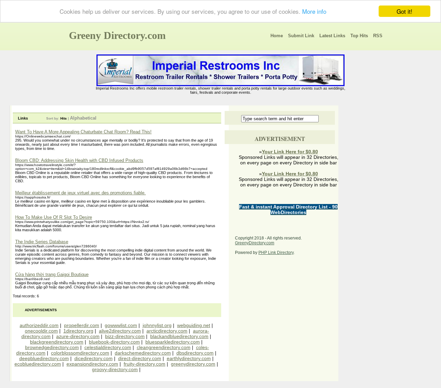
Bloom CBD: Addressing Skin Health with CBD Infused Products (79, 160)
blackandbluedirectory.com (179, 336)
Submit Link (301, 35)
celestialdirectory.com (107, 347)
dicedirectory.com (93, 358)
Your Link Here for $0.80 (290, 151)
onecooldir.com (41, 331)
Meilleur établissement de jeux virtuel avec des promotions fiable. (80, 192)
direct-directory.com (139, 358)
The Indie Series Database (41, 241)
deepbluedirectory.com (44, 358)
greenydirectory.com (193, 364)
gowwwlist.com (121, 325)
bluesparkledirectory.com (172, 342)
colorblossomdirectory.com (80, 353)
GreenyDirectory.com (254, 243)
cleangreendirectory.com (164, 347)
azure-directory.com (78, 336)
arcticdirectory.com (166, 331)
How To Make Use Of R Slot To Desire (53, 217)
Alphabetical (83, 118)
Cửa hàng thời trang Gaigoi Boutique (52, 274)
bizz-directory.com (125, 336)
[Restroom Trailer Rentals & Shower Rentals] (220, 85)
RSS (377, 35)
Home (276, 35)
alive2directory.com (120, 331)
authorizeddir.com (39, 325)
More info (314, 11)
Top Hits (359, 35)
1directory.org (78, 331)
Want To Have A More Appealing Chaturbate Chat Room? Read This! (83, 131)
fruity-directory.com (144, 364)
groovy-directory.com (115, 369)
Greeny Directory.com (117, 35)
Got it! (404, 11)
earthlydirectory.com (189, 358)
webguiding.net (193, 325)
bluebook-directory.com (114, 342)
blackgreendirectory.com (56, 342)
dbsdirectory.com (195, 353)
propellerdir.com (81, 325)
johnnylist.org (157, 325)
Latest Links (332, 35)
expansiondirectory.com (92, 364)
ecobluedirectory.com (37, 364)
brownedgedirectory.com (52, 347)
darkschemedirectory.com (143, 353)
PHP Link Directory (276, 252)
